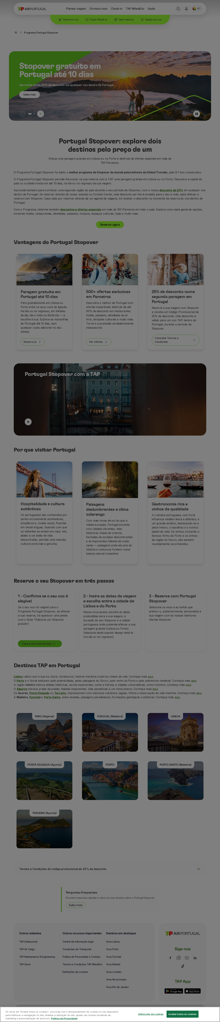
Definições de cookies (151, 1014)
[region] (110, 1014)
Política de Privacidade (64, 1018)
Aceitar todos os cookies (182, 1014)
